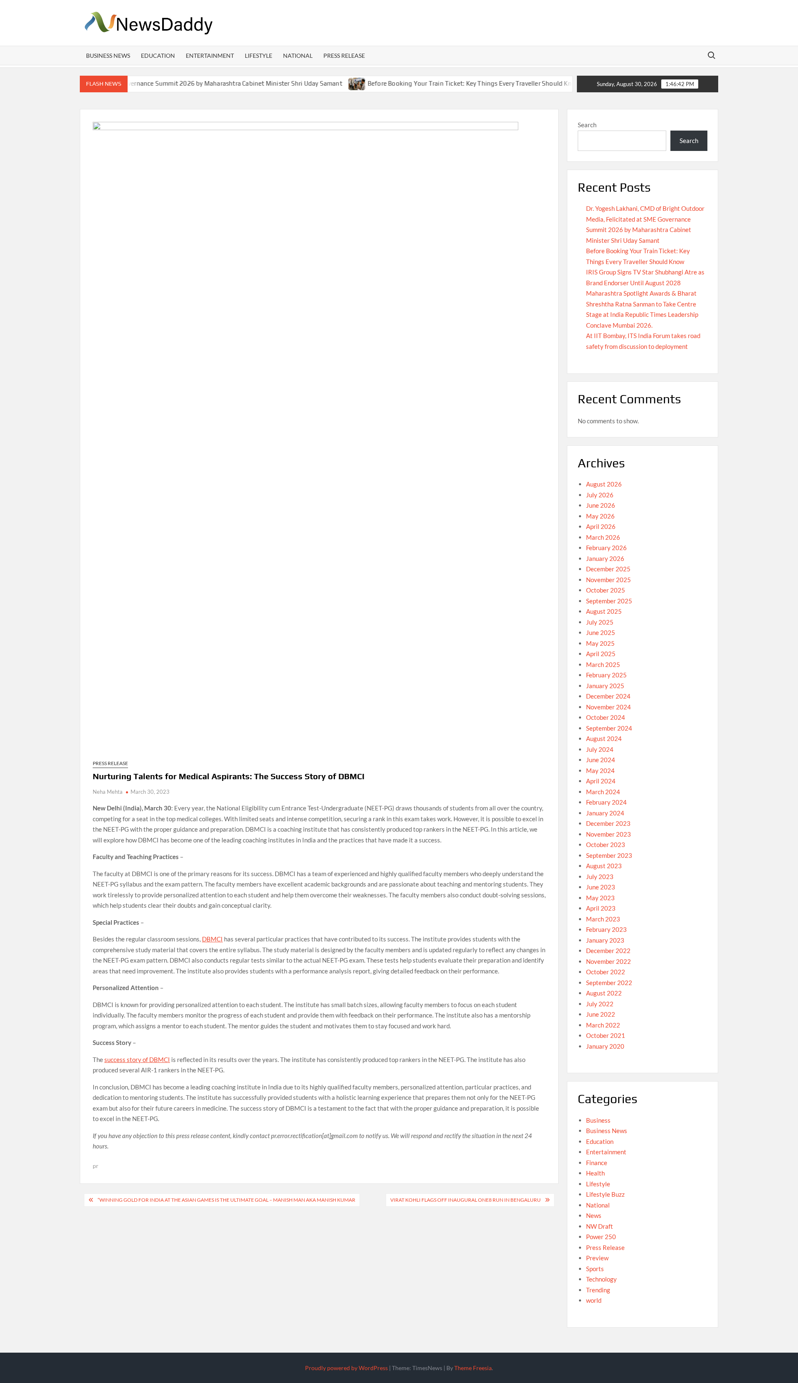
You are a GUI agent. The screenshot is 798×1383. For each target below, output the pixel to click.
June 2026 (600, 505)
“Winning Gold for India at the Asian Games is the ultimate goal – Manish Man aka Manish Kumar (226, 1200)
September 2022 (609, 982)
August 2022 (604, 993)
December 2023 (608, 823)
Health (595, 1173)
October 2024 (605, 717)
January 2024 (605, 813)
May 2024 (600, 770)
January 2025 (605, 685)
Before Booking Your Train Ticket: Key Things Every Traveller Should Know (443, 83)
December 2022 (608, 950)
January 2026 (605, 558)
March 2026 (603, 537)
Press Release (344, 55)
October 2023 (605, 844)
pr (96, 1165)
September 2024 (609, 728)
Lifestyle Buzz (605, 1194)
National (298, 55)
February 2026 (606, 547)
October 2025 (605, 590)
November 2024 (608, 707)
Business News (108, 55)
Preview (597, 1258)
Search (587, 124)
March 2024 (603, 791)
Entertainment (210, 55)
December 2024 (608, 696)
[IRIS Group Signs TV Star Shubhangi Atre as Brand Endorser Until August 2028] (565, 83)
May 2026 (600, 516)
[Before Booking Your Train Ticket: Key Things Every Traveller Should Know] (327, 83)
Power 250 (601, 1236)
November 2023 (608, 834)
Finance (596, 1162)
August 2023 (604, 865)
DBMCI (212, 939)
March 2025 (603, 664)
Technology (601, 1279)
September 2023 (609, 855)
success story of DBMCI (137, 1059)
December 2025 (608, 569)
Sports (595, 1268)
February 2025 (606, 675)
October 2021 (605, 1035)
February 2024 (606, 802)
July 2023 (599, 876)
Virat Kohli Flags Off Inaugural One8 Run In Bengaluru (465, 1200)
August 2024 (604, 738)
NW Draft (599, 1226)
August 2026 (604, 484)
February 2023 (606, 929)
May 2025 (600, 643)
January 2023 (605, 940)
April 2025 (601, 653)
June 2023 (600, 887)
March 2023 (603, 919)
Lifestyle (258, 55)
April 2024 (601, 781)
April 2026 (601, 526)
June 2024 (600, 759)
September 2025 (609, 601)
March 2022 (603, 1025)
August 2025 (604, 611)
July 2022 (599, 1004)
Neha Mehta (108, 791)
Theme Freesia (473, 1367)
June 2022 (600, 1014)
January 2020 (605, 1046)
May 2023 (600, 897)
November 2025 (608, 579)
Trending (598, 1290)
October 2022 (605, 972)
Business (598, 1120)
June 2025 (600, 632)
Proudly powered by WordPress (346, 1367)
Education (158, 55)
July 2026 (599, 495)
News (593, 1215)
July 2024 (599, 749)
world (593, 1300)
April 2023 (601, 908)
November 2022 (608, 961)
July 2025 (599, 622)
